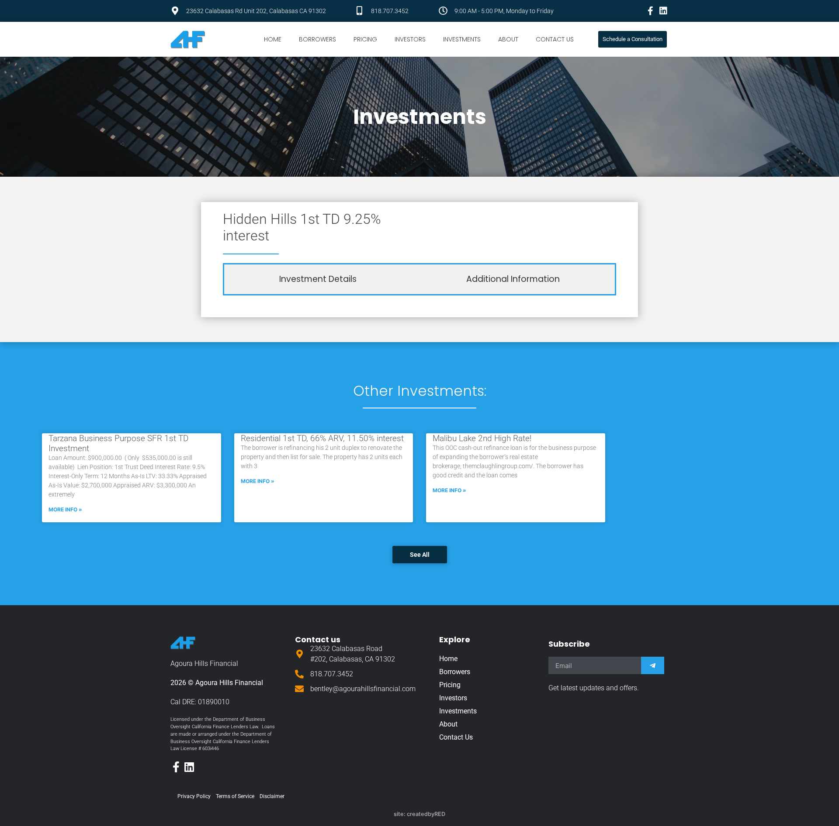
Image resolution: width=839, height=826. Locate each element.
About (508, 39)
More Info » (65, 509)
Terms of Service (235, 796)
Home (272, 39)
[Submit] (652, 665)
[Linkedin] (663, 11)
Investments (462, 39)
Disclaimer (272, 796)
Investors (410, 39)
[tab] (318, 279)
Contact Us (555, 39)
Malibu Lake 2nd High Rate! (482, 438)
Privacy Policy (194, 796)
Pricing (365, 39)
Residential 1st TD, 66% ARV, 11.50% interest (322, 438)
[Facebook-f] (650, 11)
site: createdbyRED (419, 814)
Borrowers (317, 39)
